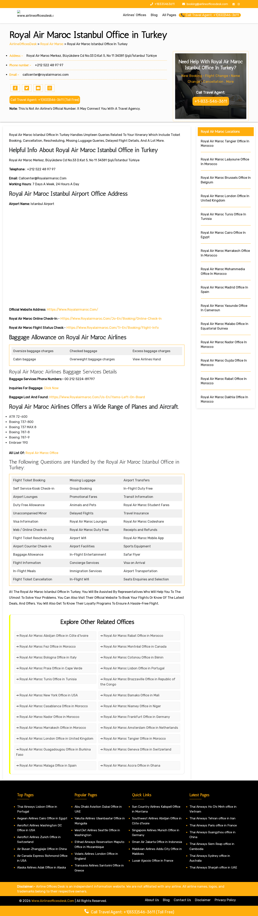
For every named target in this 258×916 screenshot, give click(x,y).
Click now (51, 388)
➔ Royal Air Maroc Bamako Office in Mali (129, 695)
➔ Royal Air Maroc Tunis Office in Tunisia (46, 679)
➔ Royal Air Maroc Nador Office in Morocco (47, 717)
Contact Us (182, 900)
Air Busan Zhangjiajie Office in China (42, 849)
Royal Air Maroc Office (42, 453)
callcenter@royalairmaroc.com (46, 75)
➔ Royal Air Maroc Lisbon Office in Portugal (132, 668)
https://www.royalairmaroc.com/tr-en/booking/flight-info (113, 328)
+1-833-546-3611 (211, 101)
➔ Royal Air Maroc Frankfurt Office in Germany (135, 717)
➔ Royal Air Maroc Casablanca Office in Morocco (52, 706)
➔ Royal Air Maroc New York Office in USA (47, 695)
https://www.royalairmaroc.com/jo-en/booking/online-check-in (111, 318)
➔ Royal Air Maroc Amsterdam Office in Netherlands (139, 728)
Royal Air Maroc (51, 44)
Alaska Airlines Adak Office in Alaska (41, 867)
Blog (166, 900)
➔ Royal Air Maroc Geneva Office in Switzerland (135, 749)
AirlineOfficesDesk (23, 44)
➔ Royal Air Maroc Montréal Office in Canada (133, 646)
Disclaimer (203, 900)
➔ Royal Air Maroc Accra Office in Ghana (130, 765)
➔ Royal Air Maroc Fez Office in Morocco (46, 646)
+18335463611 (164, 4)
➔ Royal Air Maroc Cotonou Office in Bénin (131, 657)
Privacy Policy (225, 900)
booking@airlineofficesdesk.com (207, 4)
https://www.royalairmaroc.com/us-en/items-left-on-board (97, 397)
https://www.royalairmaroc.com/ (72, 309)
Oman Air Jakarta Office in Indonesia (157, 842)
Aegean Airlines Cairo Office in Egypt (42, 818)
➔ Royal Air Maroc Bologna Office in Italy (46, 657)
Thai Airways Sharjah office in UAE (213, 867)
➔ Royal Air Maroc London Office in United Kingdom (54, 738)
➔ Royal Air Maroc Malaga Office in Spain (46, 765)
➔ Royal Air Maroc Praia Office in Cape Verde (49, 668)
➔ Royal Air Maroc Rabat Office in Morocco (131, 636)
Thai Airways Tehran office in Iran (212, 818)
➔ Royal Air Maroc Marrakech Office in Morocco (51, 728)
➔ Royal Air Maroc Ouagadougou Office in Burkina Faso (53, 752)
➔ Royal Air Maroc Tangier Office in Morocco (133, 738)
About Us (152, 900)
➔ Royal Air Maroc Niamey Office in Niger (130, 706)
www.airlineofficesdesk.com (52, 901)
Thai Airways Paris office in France (213, 825)
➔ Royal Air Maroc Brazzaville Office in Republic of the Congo (137, 681)
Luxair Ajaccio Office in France (152, 860)
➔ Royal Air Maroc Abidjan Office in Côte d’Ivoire (52, 636)
